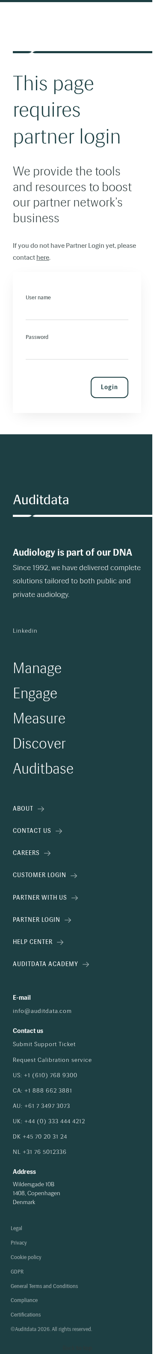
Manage (37, 668)
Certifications (26, 1315)
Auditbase (43, 768)
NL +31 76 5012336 (40, 1152)
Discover (39, 743)
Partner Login (36, 920)
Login (109, 387)
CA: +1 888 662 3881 (42, 1090)
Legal (16, 1228)
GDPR (17, 1272)
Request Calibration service (52, 1060)
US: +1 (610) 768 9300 (45, 1075)
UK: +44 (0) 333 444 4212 (49, 1121)
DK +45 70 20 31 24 (40, 1136)
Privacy (19, 1243)
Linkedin (25, 631)
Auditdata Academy (45, 964)
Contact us (32, 831)
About (23, 808)
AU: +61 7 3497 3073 (41, 1106)
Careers (26, 853)
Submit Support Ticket (44, 1044)
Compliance (24, 1300)
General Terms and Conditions (44, 1286)
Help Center (33, 942)
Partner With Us (40, 897)
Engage (35, 693)
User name (38, 297)
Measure (39, 718)
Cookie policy (26, 1257)
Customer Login (39, 875)
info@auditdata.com (42, 1011)
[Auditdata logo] (40, 500)
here (42, 257)
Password (37, 337)
